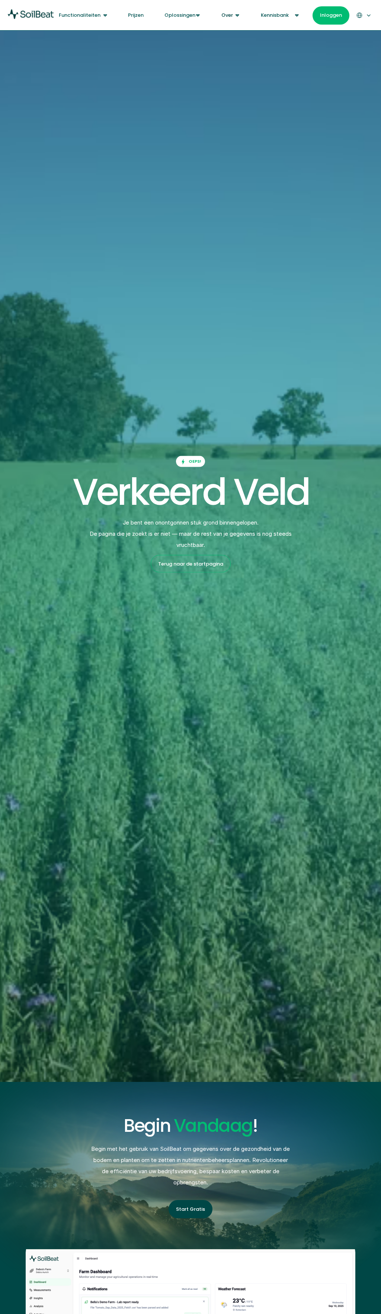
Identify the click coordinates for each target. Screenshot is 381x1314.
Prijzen (136, 15)
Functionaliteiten (79, 15)
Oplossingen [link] (179, 15)
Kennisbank (275, 15)
